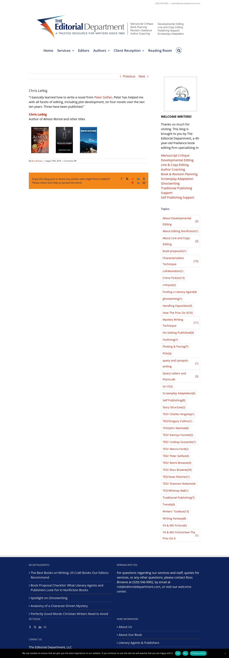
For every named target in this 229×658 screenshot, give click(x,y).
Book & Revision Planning (179, 174)
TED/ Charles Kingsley (178, 414)
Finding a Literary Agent (180, 292)
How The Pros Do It (178, 313)
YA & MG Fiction (175, 525)
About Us (125, 627)
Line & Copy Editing (175, 165)
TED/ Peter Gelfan (176, 456)
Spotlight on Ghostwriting (49, 598)
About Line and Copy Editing (180, 241)
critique (169, 285)
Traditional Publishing (179, 497)
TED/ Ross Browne (177, 470)
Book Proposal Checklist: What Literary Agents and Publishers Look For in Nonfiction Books (67, 587)
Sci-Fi (168, 386)
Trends (169, 504)
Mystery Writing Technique (180, 322)
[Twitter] (35, 627)
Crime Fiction (174, 278)
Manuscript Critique (175, 155)
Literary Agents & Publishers (139, 643)
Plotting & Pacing (175, 346)
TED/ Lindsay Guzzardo (179, 442)
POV (167, 353)
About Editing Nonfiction (180, 231)
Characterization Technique (180, 261)
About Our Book (130, 635)
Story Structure (174, 407)
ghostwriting (172, 299)
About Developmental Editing (180, 221)
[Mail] (45, 627)
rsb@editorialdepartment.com (138, 587)
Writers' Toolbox (176, 511)
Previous (129, 76)
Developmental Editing (177, 160)
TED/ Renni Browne (177, 463)
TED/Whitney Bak (175, 490)
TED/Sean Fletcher (176, 477)
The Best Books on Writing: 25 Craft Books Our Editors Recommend (70, 575)
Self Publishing (174, 400)
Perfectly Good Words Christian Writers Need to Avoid (69, 614)
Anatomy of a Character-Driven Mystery (59, 606)
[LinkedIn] (40, 627)
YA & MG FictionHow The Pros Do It (180, 535)
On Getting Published (178, 332)
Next (141, 76)
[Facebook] (30, 627)
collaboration (173, 271)
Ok (178, 653)
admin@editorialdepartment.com (185, 3)
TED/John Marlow (175, 428)
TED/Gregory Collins (177, 421)
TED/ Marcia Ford (175, 449)
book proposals (174, 251)
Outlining (170, 339)
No (185, 653)
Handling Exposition (177, 306)
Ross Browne (37, 161)
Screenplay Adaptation (177, 179)
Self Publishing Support (177, 197)
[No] (225, 653)
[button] (179, 50)
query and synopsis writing (180, 363)
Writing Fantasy (174, 518)
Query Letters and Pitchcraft (180, 376)
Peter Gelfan (103, 97)
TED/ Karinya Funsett (178, 435)
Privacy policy (198, 653)
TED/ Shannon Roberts (179, 483)
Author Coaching (173, 169)
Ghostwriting (170, 183)
